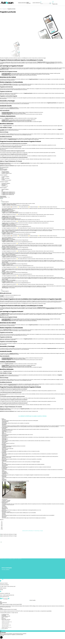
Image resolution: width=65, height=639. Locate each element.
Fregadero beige (10, 240)
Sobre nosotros (5, 617)
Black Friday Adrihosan (6, 619)
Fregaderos (5, 8)
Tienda (19, 2)
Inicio (1, 8)
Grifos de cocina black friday (6, 625)
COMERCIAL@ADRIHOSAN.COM (8, 595)
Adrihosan (9, 612)
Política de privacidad (6, 616)
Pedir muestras (5, 628)
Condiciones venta (5, 614)
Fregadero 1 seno (10, 233)
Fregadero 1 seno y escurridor (12, 248)
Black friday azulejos (5, 626)
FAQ (2, 617)
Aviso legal (4, 615)
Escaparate (22, 2)
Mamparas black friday (5, 622)
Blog (26, 2)
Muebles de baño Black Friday (6, 627)
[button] (32, 637)
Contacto (34, 2)
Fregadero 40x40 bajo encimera (8, 218)
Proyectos (38, 2)
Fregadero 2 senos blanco (11, 204)
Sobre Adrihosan (28, 3)
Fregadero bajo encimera (13, 212)
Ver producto (12, 210)
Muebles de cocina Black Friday (7, 621)
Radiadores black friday (5, 620)
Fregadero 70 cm (5, 212)
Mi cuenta (4, 618)
